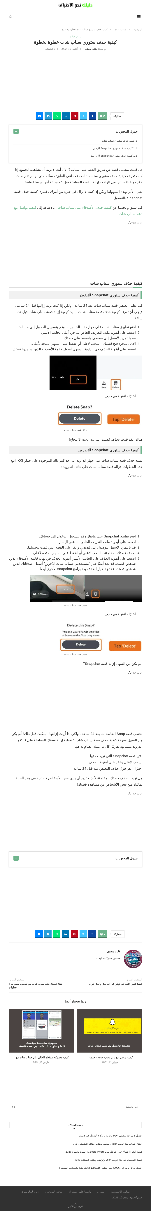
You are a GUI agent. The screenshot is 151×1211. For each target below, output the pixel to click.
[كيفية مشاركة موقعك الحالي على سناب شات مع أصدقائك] (41, 1031)
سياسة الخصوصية (120, 1191)
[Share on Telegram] (48, 116)
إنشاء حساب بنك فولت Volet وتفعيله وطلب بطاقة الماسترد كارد (107, 1143)
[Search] (10, 17)
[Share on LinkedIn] (66, 116)
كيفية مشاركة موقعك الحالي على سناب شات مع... (41, 1057)
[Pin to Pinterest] (74, 116)
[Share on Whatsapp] (57, 116)
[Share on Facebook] (92, 116)
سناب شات (120, 29)
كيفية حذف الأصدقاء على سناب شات (85, 207)
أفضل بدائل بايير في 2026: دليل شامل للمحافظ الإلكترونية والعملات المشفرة (100, 1167)
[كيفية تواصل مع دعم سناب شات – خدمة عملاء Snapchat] (109, 1031)
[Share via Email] (39, 116)
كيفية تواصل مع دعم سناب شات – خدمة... (110, 1057)
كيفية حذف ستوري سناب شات (118, 140)
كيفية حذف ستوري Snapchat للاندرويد (112, 155)
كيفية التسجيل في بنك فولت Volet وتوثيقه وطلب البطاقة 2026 (108, 1159)
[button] (75, 1069)
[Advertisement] (75, 81)
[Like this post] (101, 116)
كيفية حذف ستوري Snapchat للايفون (112, 148)
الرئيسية (138, 29)
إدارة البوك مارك (30, 1191)
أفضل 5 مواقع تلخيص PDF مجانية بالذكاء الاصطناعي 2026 (110, 1135)
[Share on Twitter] (83, 116)
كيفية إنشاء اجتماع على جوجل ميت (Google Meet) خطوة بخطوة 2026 (104, 1151)
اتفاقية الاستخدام (54, 1191)
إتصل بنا (100, 1191)
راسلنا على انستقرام (80, 1191)
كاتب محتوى (90, 48)
